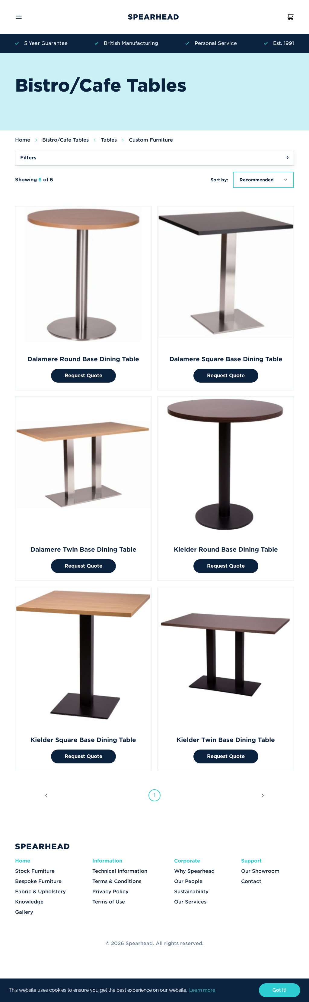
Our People (188, 881)
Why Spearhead (194, 871)
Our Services (190, 902)
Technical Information (119, 871)
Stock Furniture (35, 871)
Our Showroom (260, 871)
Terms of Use (108, 902)
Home (22, 140)
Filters (28, 158)
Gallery (24, 912)
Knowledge (29, 902)
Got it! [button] (279, 990)
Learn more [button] (202, 990)
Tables (109, 140)
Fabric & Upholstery (40, 891)
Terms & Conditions (116, 881)
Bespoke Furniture (38, 881)
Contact (251, 881)
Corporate (187, 861)
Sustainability (191, 891)
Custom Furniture (151, 140)
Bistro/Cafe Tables (65, 140)
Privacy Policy (110, 891)
